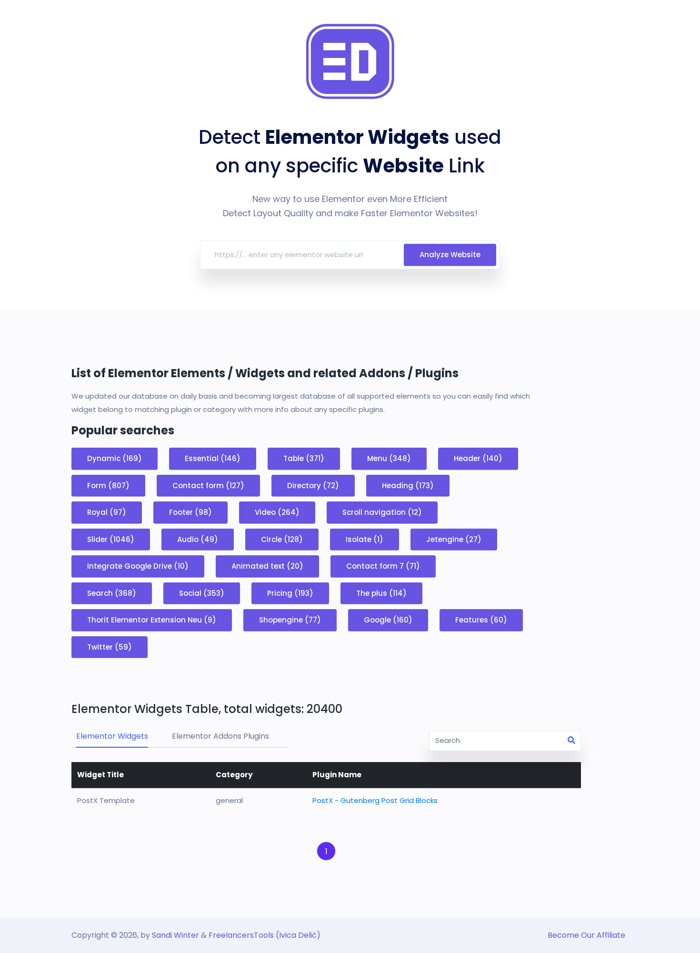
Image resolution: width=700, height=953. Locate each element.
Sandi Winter (175, 935)
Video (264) (277, 512)
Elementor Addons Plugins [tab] (220, 736)
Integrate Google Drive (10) (138, 566)
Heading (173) (408, 485)
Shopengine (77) (290, 620)
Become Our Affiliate (586, 935)
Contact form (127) (208, 485)
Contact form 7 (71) (383, 566)
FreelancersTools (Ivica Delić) (264, 935)
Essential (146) (212, 458)
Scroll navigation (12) (382, 512)
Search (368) (111, 593)
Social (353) (201, 593)
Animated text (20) (267, 566)
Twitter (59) (109, 647)
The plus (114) (381, 593)
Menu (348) (389, 458)
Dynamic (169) (114, 458)
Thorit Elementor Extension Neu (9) (151, 620)
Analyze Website (450, 255)
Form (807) (108, 485)
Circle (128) (282, 539)
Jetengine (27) (453, 539)
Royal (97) (106, 512)
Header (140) (478, 458)
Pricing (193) (290, 593)
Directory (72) (313, 485)
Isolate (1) (364, 539)
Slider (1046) (110, 539)
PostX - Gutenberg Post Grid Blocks (375, 800)
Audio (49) (197, 539)
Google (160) (388, 620)
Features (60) (481, 620)
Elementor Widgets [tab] (112, 736)
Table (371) (303, 458)
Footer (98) (190, 512)
